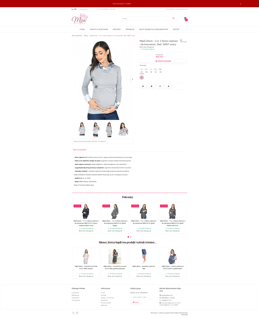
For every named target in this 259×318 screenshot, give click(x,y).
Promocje (130, 29)
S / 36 (142, 69)
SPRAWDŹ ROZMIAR (164, 61)
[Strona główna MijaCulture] (80, 18)
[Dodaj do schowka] (91, 205)
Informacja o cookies (157, 313)
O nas (82, 29)
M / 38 (146, 69)
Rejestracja (75, 295)
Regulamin (104, 300)
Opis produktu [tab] (79, 149)
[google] (77, 312)
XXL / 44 (160, 69)
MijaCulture (159, 57)
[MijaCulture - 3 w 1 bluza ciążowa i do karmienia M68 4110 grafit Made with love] (172, 211)
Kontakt (103, 295)
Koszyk (176, 29)
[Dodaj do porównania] (96, 205)
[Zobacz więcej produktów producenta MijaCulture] (183, 41)
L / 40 (151, 69)
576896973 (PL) (166, 300)
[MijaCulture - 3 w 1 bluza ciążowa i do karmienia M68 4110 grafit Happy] (115, 211)
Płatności (104, 305)
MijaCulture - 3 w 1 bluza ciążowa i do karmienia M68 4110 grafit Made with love (172, 223)
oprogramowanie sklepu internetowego (176, 313)
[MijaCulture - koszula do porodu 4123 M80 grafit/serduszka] (115, 256)
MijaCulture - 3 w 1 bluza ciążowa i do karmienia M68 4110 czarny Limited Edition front (86, 223)
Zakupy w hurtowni (99, 29)
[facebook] (73, 312)
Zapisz (136, 302)
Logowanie (75, 293)
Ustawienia (75, 298)
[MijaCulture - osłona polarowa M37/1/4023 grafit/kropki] (172, 256)
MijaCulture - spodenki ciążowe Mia (144, 276)
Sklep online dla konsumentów (153, 29)
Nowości (117, 29)
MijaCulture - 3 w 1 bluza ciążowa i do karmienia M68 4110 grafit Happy (115, 223)
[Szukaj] (173, 18)
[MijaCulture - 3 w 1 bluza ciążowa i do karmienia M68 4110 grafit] (143, 211)
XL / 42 (155, 69)
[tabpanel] (129, 172)
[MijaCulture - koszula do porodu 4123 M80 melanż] (86, 256)
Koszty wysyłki (106, 303)
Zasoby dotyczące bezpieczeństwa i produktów (90, 141)
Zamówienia (76, 300)
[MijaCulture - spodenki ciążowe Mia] (143, 256)
